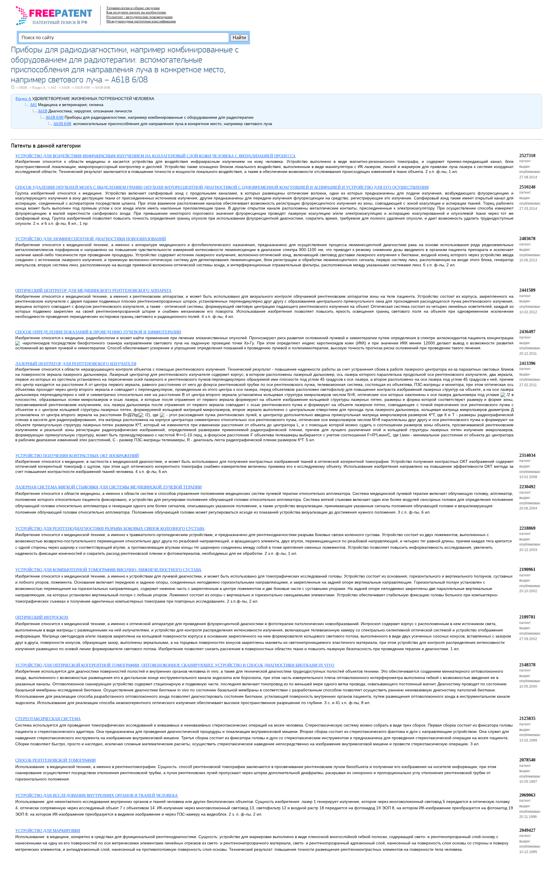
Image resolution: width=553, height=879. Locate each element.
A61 (53, 88)
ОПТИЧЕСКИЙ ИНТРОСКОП (41, 617)
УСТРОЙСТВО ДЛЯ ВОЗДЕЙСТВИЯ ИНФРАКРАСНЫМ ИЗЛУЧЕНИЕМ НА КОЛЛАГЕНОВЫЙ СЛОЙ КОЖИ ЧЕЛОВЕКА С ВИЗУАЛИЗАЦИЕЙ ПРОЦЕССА (155, 156)
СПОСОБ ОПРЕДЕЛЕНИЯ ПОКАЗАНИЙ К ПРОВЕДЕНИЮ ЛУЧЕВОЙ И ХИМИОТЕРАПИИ (98, 332)
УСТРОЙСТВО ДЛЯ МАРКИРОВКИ (47, 831)
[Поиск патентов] (60, 17)
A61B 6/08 (102, 88)
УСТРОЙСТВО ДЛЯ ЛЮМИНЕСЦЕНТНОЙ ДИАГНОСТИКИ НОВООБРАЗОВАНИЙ (90, 239)
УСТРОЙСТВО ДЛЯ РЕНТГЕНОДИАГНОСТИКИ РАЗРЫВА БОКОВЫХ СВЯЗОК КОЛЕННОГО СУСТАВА (109, 529)
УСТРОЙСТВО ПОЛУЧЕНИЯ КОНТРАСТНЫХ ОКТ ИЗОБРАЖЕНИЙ (77, 456)
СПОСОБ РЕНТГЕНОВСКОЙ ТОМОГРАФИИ (55, 760)
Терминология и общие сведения (133, 8)
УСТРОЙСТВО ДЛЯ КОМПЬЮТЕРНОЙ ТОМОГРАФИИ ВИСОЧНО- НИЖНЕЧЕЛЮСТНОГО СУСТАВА (108, 570)
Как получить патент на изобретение (136, 12)
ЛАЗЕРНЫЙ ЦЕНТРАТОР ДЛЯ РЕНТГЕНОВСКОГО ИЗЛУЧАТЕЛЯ (75, 364)
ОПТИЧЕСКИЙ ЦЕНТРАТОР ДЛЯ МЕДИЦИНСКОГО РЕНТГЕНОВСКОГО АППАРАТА (93, 290)
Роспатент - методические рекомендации (139, 17)
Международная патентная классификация (141, 21)
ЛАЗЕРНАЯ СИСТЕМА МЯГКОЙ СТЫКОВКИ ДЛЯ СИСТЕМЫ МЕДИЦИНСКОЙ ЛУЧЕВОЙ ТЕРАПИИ (108, 487)
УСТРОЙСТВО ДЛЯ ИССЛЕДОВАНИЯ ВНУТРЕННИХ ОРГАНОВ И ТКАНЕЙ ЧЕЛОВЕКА (96, 795)
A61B (65, 88)
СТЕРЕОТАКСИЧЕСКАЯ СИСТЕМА (48, 719)
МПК (23, 88)
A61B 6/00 (82, 88)
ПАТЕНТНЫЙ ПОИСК (54, 22)
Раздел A (39, 88)
